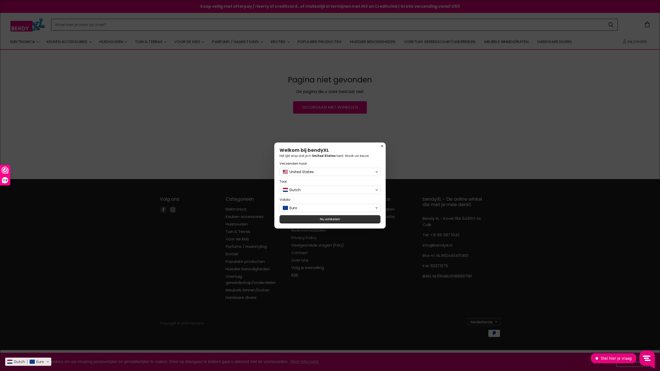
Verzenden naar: (293, 163)
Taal (283, 181)
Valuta (284, 199)
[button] (28, 362)
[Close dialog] (382, 146)
